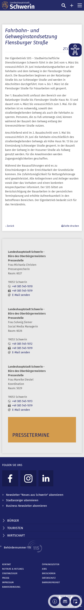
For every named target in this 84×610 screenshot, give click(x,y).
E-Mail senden (21, 295)
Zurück (10, 226)
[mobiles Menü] (80, 5)
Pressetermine (30, 435)
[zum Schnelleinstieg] (72, 5)
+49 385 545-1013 (22, 401)
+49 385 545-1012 (22, 343)
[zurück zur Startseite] (18, 5)
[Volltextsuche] (64, 5)
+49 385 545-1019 (22, 290)
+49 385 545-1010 (22, 286)
